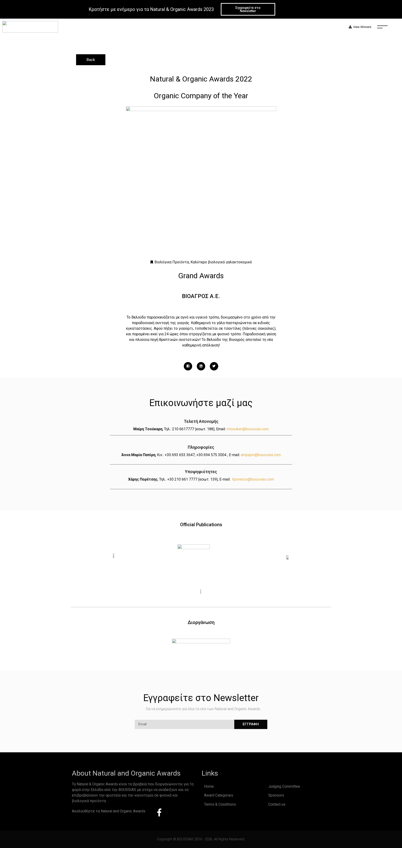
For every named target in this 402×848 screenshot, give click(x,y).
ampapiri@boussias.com (261, 455)
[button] (248, 9)
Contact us (276, 804)
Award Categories (218, 795)
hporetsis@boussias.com (253, 479)
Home (209, 786)
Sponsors (276, 795)
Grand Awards (201, 275)
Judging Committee (284, 786)
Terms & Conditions (220, 804)
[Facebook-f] (159, 812)
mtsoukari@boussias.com (248, 429)
